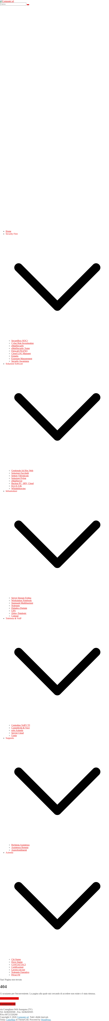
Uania (14, 735)
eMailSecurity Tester (20, 348)
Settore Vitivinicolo (20, 475)
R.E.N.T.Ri (16, 486)
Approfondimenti (19, 850)
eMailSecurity (17, 346)
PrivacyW (15, 975)
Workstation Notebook (21, 600)
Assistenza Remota (19, 847)
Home (8, 231)
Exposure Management (21, 358)
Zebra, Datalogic (18, 613)
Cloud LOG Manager (21, 353)
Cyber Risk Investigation (22, 343)
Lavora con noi (18, 969)
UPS (13, 610)
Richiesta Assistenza (20, 845)
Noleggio (15, 605)
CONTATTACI (18, 964)
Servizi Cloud (17, 733)
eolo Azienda (17, 730)
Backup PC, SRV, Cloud (22, 483)
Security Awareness (20, 361)
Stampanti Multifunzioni (22, 603)
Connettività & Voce (20, 728)
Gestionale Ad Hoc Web (22, 470)
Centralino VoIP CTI (20, 725)
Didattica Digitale (19, 608)
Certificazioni (17, 967)
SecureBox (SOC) (19, 340)
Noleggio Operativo (20, 972)
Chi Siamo (16, 959)
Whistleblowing (18, 488)
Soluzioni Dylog (18, 478)
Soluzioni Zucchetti (20, 473)
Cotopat (14, 616)
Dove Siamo (17, 962)
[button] (57, 338)
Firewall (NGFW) (19, 351)
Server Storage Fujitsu (21, 598)
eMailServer (16, 481)
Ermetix (14, 356)
